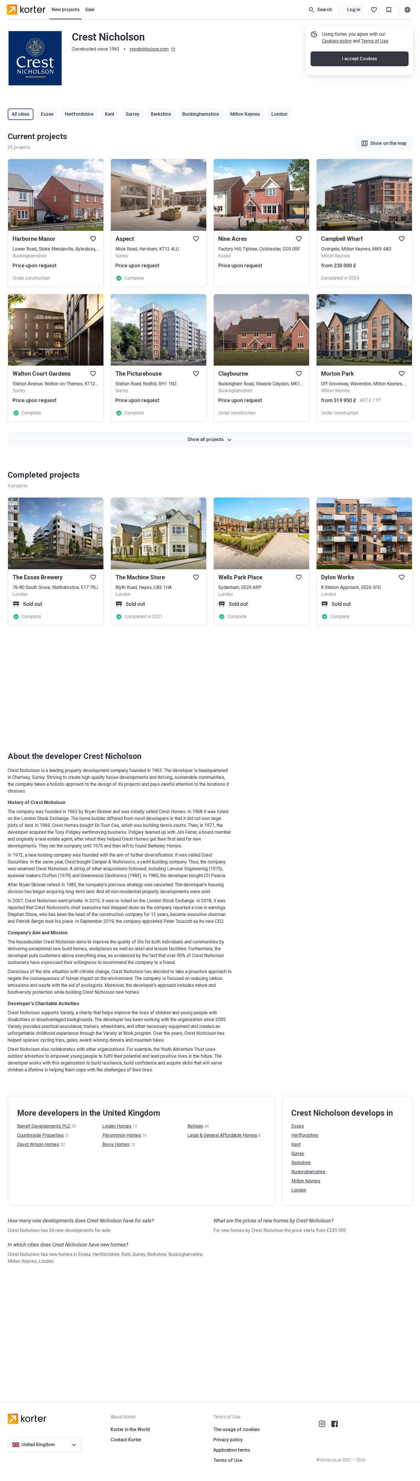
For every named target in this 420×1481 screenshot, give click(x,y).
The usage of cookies (236, 1429)
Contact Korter (126, 1439)
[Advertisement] (179, 688)
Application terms (231, 1450)
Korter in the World (130, 1429)
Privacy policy (228, 1439)
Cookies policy (337, 41)
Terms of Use (374, 41)
